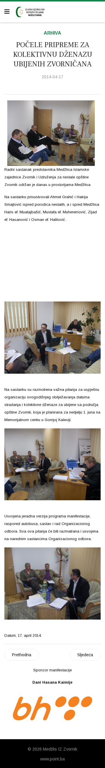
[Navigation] (7, 11)
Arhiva (52, 33)
